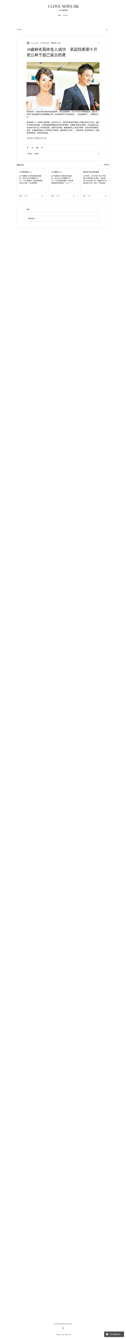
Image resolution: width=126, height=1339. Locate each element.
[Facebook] (63, 1328)
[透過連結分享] (42, 147)
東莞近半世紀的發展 (91, 172)
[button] (107, 29)
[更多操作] (98, 43)
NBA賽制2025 (56, 172)
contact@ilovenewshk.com (63, 1324)
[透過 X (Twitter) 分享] (32, 147)
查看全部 (106, 165)
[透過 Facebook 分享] (27, 147)
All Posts (19, 29)
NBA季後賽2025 (25, 172)
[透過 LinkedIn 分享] (37, 147)
